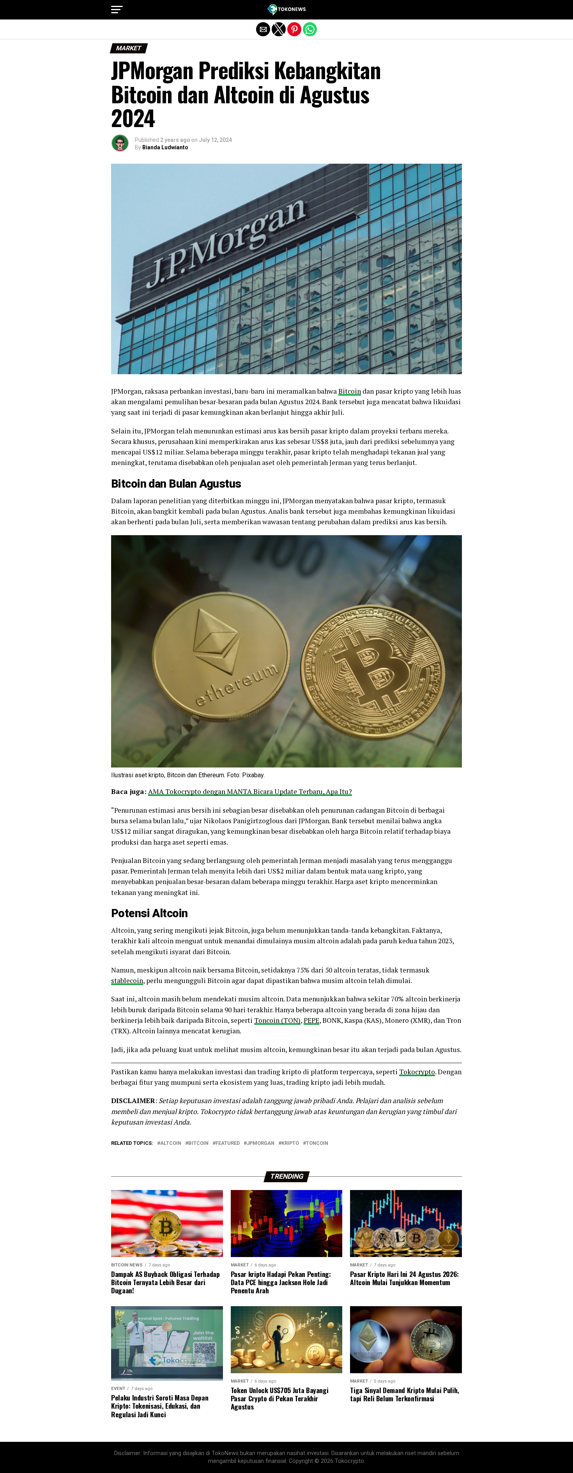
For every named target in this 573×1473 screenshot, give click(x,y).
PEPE (311, 1020)
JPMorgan (260, 1143)
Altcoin (169, 913)
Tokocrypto (417, 1071)
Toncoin (317, 1143)
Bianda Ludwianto (165, 147)
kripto (290, 1143)
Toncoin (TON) (277, 1020)
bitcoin (198, 1143)
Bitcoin (349, 391)
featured (228, 1143)
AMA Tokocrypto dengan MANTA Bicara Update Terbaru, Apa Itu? (250, 791)
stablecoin (127, 980)
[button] (117, 10)
